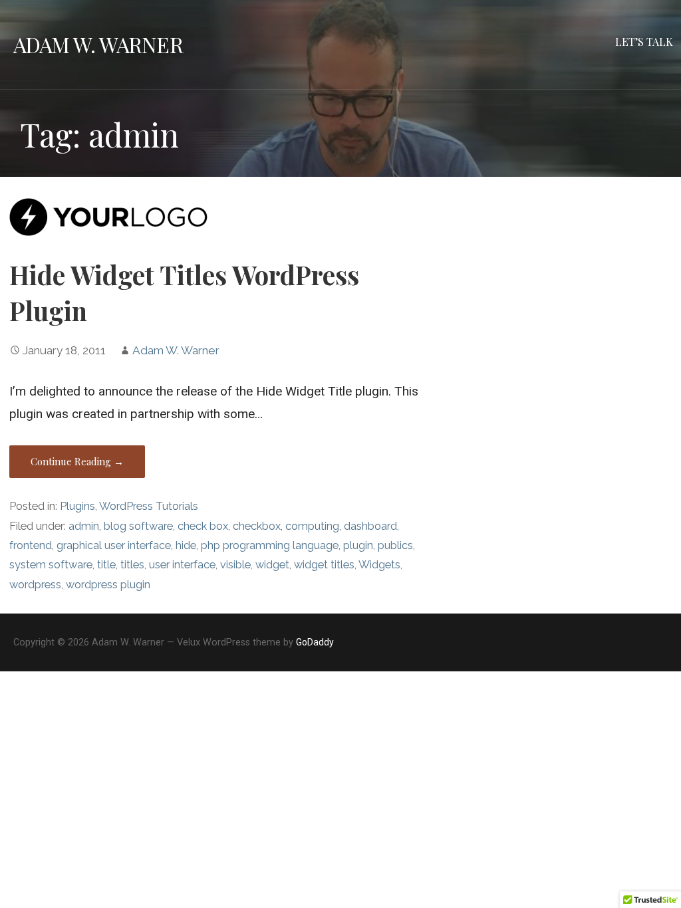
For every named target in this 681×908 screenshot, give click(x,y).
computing (312, 526)
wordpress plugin (108, 584)
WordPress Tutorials (148, 506)
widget (272, 564)
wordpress (35, 584)
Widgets (379, 564)
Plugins (77, 506)
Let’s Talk (644, 42)
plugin (358, 545)
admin (83, 526)
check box (203, 526)
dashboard (370, 526)
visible (235, 564)
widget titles (324, 564)
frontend (30, 545)
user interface (182, 564)
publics (395, 545)
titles (132, 564)
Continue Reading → (77, 461)
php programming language (270, 545)
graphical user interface (114, 545)
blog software (138, 526)
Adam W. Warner (98, 44)
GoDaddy (315, 642)
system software (50, 564)
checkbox (257, 526)
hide (186, 545)
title (106, 564)
